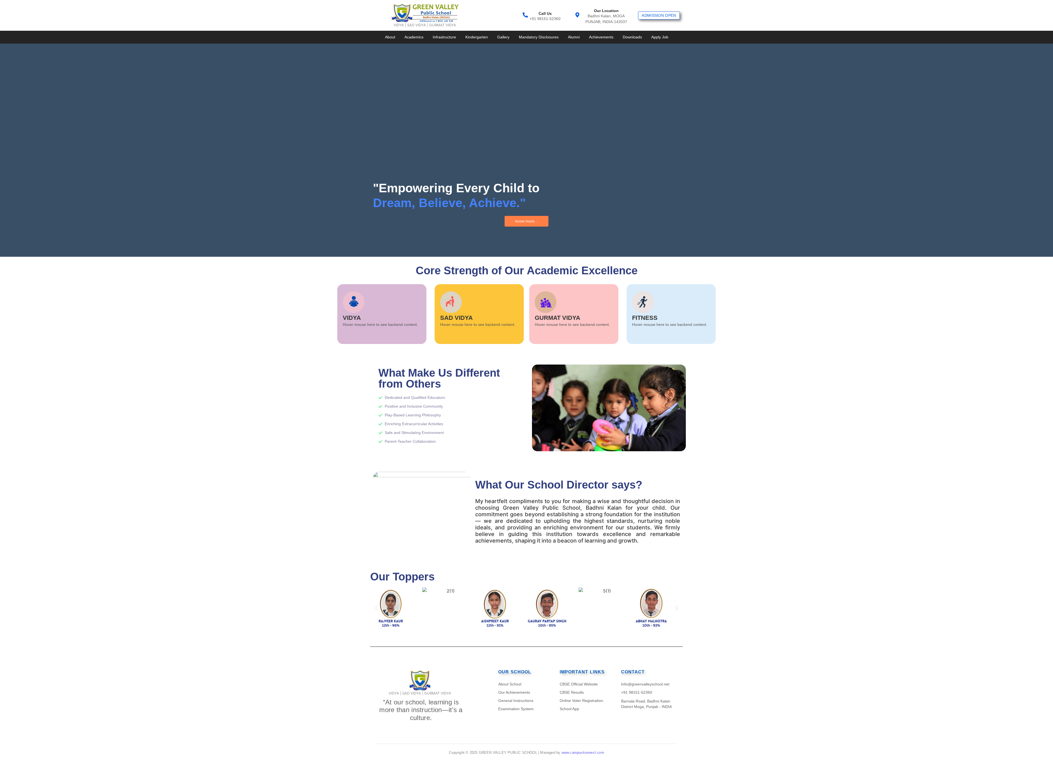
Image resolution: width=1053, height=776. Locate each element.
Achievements (601, 37)
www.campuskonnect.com (583, 752)
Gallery (503, 37)
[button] (376, 608)
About (390, 37)
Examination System (516, 709)
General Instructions (515, 700)
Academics (413, 37)
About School (509, 684)
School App (569, 709)
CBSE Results (572, 692)
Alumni (574, 37)
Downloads (632, 37)
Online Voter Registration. (582, 700)
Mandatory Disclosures (539, 37)
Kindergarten (476, 37)
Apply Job (659, 37)
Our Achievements (514, 692)
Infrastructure (444, 37)
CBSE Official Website (579, 684)
